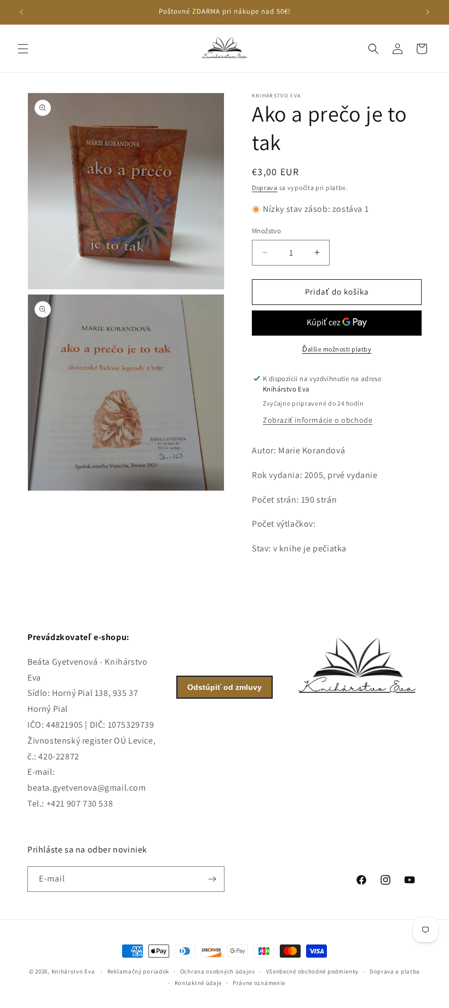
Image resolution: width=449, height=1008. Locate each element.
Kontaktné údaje (198, 983)
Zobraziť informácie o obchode (317, 420)
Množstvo (266, 230)
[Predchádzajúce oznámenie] (21, 12)
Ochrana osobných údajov (217, 971)
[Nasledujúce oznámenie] (428, 12)
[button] (23, 49)
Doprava (265, 187)
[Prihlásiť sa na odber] (212, 879)
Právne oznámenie (259, 983)
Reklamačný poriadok (138, 971)
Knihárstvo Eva (73, 971)
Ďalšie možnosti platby (336, 349)
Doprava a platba (395, 971)
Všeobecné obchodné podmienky (312, 971)
